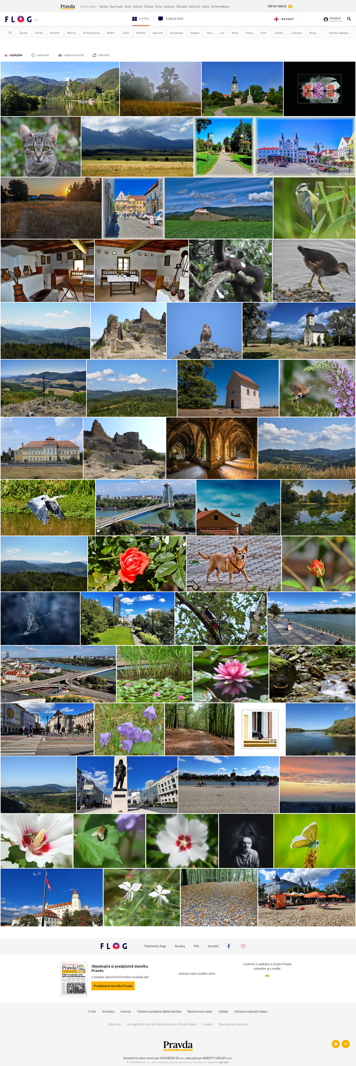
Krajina (195, 33)
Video (205, 6)
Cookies (208, 1024)
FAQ (196, 946)
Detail (39, 33)
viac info (223, 1062)
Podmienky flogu (155, 946)
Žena (158, 6)
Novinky (180, 946)
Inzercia (126, 1011)
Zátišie (278, 33)
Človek (23, 33)
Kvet (264, 33)
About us (115, 1024)
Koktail (137, 6)
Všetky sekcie (277, 6)
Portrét (55, 33)
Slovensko (176, 33)
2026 (125, 33)
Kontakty (108, 1011)
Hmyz (313, 33)
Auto (128, 6)
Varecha (168, 6)
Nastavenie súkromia (233, 1024)
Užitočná (194, 6)
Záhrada (181, 6)
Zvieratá (296, 33)
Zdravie (148, 6)
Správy (103, 6)
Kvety (249, 33)
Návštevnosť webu (199, 1011)
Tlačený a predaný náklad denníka (159, 1011)
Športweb (116, 6)
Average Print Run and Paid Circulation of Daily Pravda (162, 1024)
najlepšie (15, 55)
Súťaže (223, 1011)
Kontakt (213, 946)
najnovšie (42, 55)
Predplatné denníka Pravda (113, 986)
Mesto (71, 33)
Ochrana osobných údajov (251, 1011)
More (235, 33)
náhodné (103, 55)
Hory (210, 33)
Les (222, 33)
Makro (111, 33)
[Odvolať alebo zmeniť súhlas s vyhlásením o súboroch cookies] (336, 1044)
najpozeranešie (73, 55)
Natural (158, 33)
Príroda (140, 33)
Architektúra (91, 33)
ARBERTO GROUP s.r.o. (217, 1058)
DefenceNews (220, 6)
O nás (92, 1011)
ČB (10, 33)
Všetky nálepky (339, 33)
